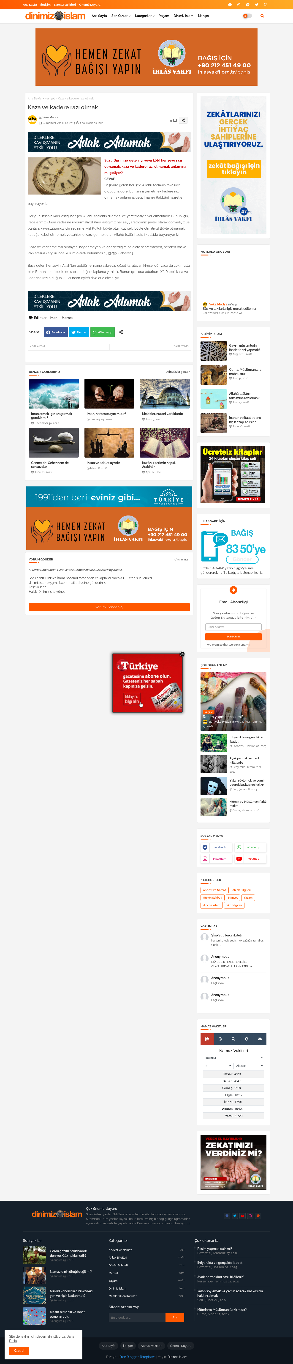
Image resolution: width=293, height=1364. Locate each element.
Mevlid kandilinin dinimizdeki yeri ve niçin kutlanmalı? (71, 1293)
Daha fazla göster (177, 371)
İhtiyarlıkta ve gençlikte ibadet (246, 739)
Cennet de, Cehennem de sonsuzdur (50, 465)
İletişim (45, 4)
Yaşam (164, 16)
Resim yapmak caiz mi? (214, 1249)
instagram (219, 858)
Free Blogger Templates (137, 1357)
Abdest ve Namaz (214, 890)
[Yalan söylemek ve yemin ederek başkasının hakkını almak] (214, 786)
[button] (262, 15)
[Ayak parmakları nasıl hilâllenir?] (214, 764)
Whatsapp (105, 332)
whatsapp (253, 847)
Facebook (58, 332)
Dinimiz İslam (183, 16)
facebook (220, 847)
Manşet (203, 16)
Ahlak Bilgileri (241, 890)
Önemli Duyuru (89, 4)
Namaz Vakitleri (65, 4)
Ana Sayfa (30, 4)
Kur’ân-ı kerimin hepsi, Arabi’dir (159, 465)
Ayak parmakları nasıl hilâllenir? (244, 760)
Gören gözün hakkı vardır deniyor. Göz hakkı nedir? (68, 1253)
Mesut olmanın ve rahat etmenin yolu (67, 1314)
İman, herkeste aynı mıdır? (106, 414)
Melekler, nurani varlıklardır (162, 414)
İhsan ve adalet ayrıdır (103, 463)
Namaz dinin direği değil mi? (71, 1271)
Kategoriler (143, 16)
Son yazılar (119, 16)
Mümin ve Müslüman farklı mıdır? (248, 803)
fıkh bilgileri (234, 905)
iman (53, 318)
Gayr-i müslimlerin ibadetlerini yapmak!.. (245, 347)
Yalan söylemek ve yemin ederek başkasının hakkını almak (247, 784)
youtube (253, 858)
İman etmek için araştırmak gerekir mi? (51, 416)
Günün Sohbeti (212, 897)
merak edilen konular (146, 1296)
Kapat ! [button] (19, 1351)
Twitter (82, 332)
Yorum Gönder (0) (109, 607)
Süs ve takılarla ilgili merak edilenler (229, 308)
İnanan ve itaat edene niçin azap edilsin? (245, 420)
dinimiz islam (211, 905)
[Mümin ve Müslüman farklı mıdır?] (214, 807)
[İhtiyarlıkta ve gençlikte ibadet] (214, 743)
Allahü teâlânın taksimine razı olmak (244, 396)
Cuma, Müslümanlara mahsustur (245, 372)
